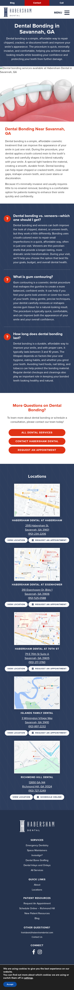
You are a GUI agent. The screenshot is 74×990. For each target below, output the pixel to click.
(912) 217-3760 (37, 662)
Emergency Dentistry (37, 845)
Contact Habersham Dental (37, 441)
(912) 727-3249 (37, 791)
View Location (16, 540)
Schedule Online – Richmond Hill (37, 908)
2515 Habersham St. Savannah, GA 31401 (37, 528)
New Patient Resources (37, 913)
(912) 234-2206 (37, 534)
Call (62, 2)
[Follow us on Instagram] (40, 952)
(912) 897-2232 (37, 726)
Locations (37, 890)
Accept (10, 984)
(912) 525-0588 (37, 598)
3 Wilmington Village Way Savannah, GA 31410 (37, 720)
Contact (37, 2)
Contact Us (37, 937)
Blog (12, 2)
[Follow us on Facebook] (33, 952)
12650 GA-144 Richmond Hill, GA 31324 (37, 784)
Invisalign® (37, 855)
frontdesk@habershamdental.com (37, 932)
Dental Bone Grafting (37, 860)
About (37, 885)
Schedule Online (51, 797)
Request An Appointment (37, 450)
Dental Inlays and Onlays (37, 865)
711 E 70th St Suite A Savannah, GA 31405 (37, 656)
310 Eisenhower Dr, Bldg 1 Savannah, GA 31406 (37, 592)
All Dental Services (37, 432)
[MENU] (67, 12)
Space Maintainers (37, 850)
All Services (37, 870)
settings (28, 978)
